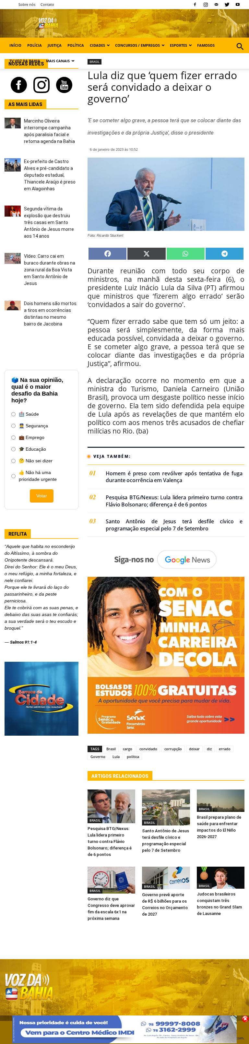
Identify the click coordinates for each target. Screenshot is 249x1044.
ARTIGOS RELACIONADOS (119, 776)
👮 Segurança (33, 425)
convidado (148, 748)
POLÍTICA (75, 45)
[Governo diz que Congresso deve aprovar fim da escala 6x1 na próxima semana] (111, 880)
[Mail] (216, 4)
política (133, 756)
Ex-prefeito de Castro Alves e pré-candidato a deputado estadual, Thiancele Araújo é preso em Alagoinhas (50, 175)
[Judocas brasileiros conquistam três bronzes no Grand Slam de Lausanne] (220, 878)
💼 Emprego (31, 437)
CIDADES (97, 45)
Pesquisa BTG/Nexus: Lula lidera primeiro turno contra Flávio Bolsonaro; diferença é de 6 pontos (174, 501)
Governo (97, 756)
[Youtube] (238, 4)
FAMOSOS (206, 45)
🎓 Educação (32, 449)
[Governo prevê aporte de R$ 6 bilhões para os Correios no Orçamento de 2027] (166, 878)
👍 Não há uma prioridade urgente (38, 476)
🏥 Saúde (29, 414)
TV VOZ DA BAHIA (24, 60)
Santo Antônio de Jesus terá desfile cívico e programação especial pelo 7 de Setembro (174, 525)
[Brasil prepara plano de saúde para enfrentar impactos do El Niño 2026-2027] (220, 800)
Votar (41, 495)
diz (209, 748)
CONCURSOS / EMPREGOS (137, 45)
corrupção (173, 748)
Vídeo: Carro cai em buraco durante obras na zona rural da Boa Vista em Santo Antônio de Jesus (49, 270)
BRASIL (95, 820)
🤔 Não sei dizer (36, 460)
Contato (47, 4)
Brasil (111, 748)
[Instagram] (205, 4)
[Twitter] (227, 4)
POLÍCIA (34, 45)
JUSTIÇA (55, 45)
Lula (116, 756)
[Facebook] (195, 4)
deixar (194, 748)
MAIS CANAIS (58, 60)
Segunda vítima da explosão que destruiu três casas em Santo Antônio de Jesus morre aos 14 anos (49, 222)
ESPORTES (178, 45)
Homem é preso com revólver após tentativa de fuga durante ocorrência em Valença (174, 477)
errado (225, 748)
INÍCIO (15, 45)
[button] (240, 54)
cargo (127, 748)
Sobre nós (26, 4)
